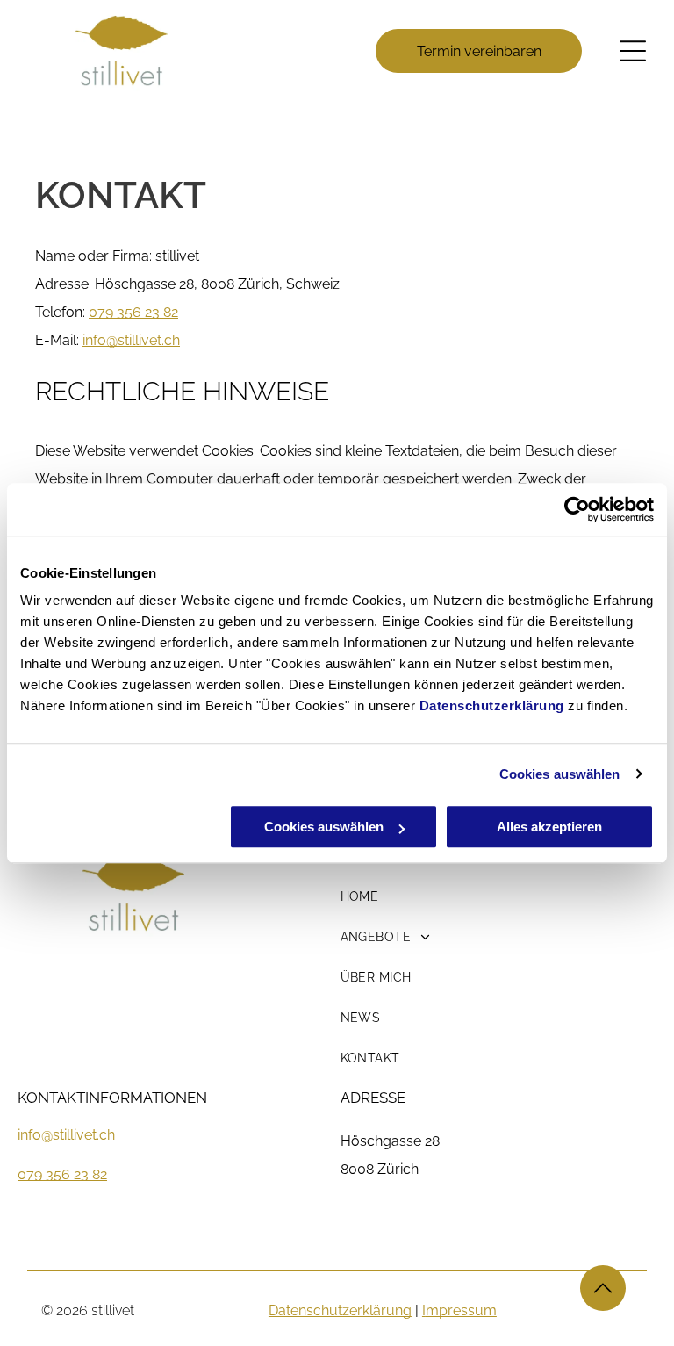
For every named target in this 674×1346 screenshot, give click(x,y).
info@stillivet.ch (66, 1134)
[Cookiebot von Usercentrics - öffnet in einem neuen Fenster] (577, 509)
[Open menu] (633, 51)
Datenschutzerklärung (491, 705)
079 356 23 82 (133, 312)
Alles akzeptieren (549, 826)
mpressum (461, 1310)
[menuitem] (468, 896)
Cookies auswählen (559, 774)
